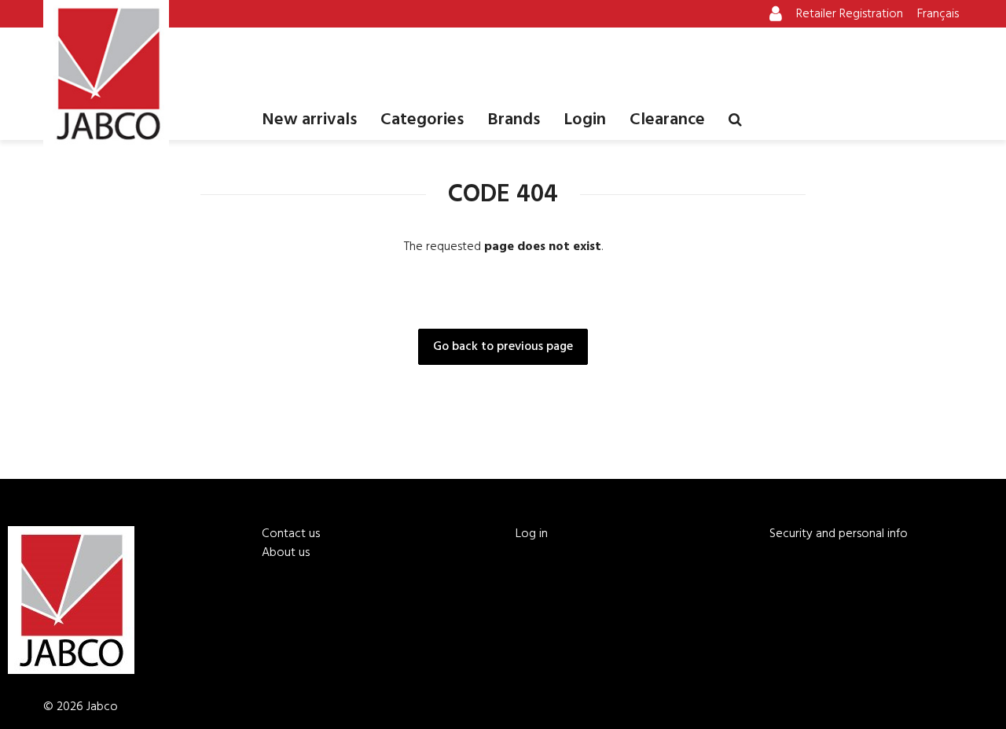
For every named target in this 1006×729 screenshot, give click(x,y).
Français (938, 14)
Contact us (291, 534)
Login (585, 120)
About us (286, 553)
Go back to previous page (503, 347)
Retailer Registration (849, 14)
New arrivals (309, 120)
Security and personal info (838, 534)
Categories (422, 120)
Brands (513, 120)
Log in (532, 534)
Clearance (667, 120)
